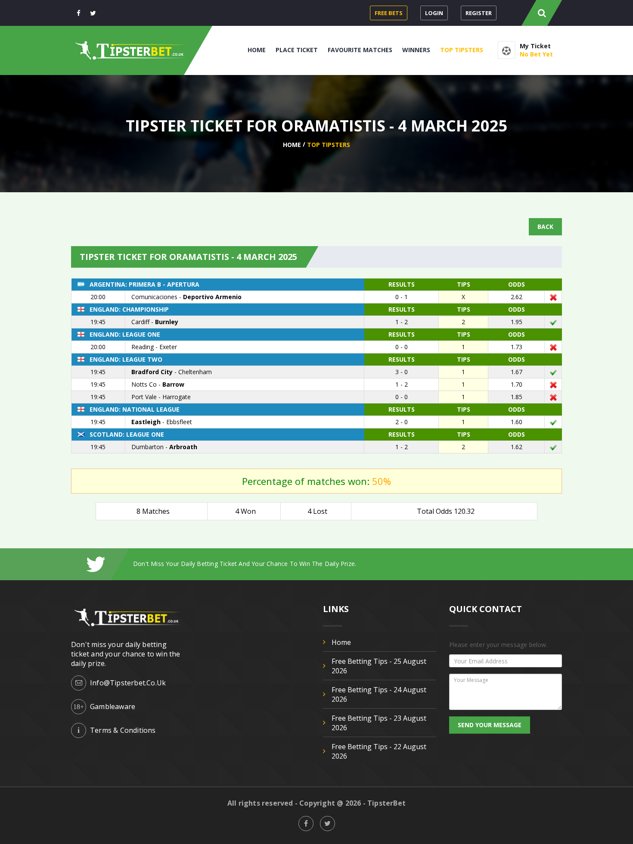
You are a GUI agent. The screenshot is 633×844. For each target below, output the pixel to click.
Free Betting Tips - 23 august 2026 (379, 722)
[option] (347, 564)
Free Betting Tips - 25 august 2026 (379, 665)
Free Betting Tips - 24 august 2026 (379, 694)
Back (545, 226)
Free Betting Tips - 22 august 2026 (379, 751)
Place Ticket (297, 50)
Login (434, 13)
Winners (416, 50)
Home (257, 50)
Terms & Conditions (123, 730)
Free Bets (389, 13)
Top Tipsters (461, 50)
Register (478, 13)
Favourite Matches (360, 50)
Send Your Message (489, 725)
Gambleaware (112, 706)
